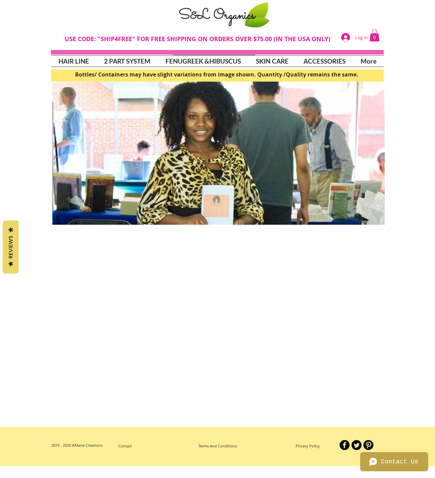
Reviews (11, 247)
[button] (272, 61)
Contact (125, 445)
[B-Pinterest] (368, 445)
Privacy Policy (308, 445)
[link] (374, 35)
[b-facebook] (345, 445)
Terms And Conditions (217, 445)
